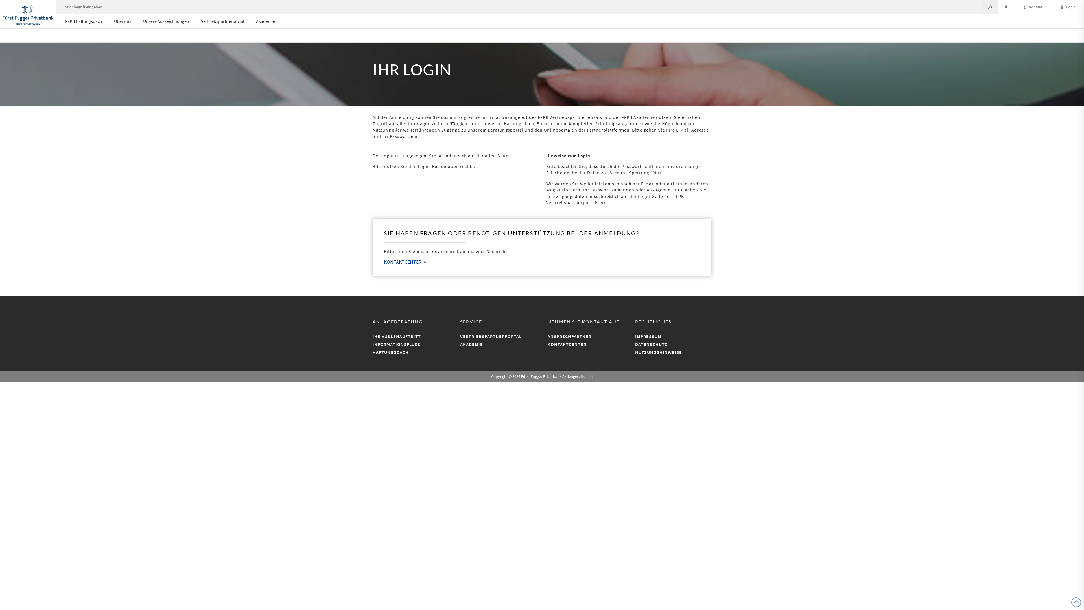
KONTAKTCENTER (402, 262)
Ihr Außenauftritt (397, 336)
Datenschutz (651, 344)
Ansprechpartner (569, 336)
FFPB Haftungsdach (83, 21)
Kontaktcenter (567, 344)
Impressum (648, 336)
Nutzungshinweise (658, 352)
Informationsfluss (396, 344)
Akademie (265, 21)
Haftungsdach (391, 352)
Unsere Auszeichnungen (166, 21)
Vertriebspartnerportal (222, 21)
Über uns (122, 21)
